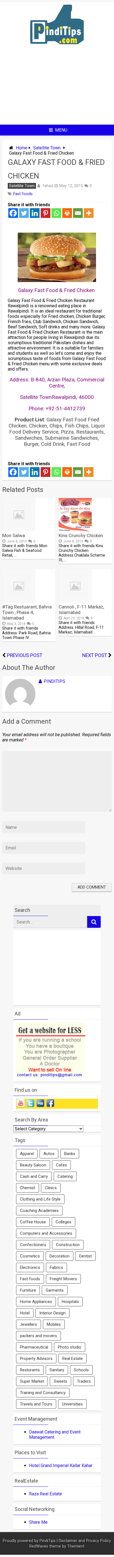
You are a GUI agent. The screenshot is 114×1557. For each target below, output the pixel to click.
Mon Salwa (13, 535)
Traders (84, 1381)
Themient (75, 1546)
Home (21, 147)
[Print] (67, 213)
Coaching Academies (39, 1210)
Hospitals (70, 1301)
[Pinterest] (45, 213)
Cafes (61, 1165)
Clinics (51, 1187)
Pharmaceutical (34, 1347)
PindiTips (54, 681)
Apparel (27, 1153)
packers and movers (38, 1335)
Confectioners (33, 1244)
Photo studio (69, 1347)
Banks (69, 1153)
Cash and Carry (34, 1176)
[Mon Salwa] (18, 529)
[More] (89, 213)
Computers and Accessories (46, 1233)
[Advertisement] (57, 89)
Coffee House (33, 1221)
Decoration (59, 1256)
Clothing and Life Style (40, 1199)
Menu (61, 130)
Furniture (28, 1290)
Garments (55, 1290)
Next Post (94, 655)
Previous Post (24, 655)
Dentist (85, 1256)
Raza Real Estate (45, 1493)
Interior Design (52, 1313)
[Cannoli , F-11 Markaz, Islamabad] (75, 601)
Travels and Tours (36, 1404)
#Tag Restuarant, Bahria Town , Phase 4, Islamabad (27, 612)
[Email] (78, 213)
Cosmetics (30, 1256)
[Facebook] (13, 213)
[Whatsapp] (56, 213)
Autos (49, 1153)
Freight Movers (63, 1278)
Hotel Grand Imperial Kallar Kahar (60, 1465)
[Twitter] (24, 213)
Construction (68, 1244)
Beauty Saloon (33, 1165)
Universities (72, 1404)
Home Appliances (36, 1301)
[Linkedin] (35, 213)
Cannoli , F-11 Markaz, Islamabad (81, 609)
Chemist (27, 1187)
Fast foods (23, 194)
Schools (81, 1369)
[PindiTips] (57, 51)
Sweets (60, 1381)
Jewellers (28, 1324)
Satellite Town (47, 147)
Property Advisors (36, 1358)
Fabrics (56, 1267)
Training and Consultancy (43, 1392)
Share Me (38, 1522)
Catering (65, 1176)
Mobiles (54, 1324)
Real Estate (72, 1358)
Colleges (63, 1221)
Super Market (32, 1381)
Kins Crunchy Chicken (81, 535)
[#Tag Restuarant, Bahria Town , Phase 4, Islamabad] (18, 601)
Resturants (30, 1369)
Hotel (25, 1313)
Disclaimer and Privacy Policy (85, 1540)
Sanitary (57, 1369)
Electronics (30, 1267)
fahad (48, 185)
